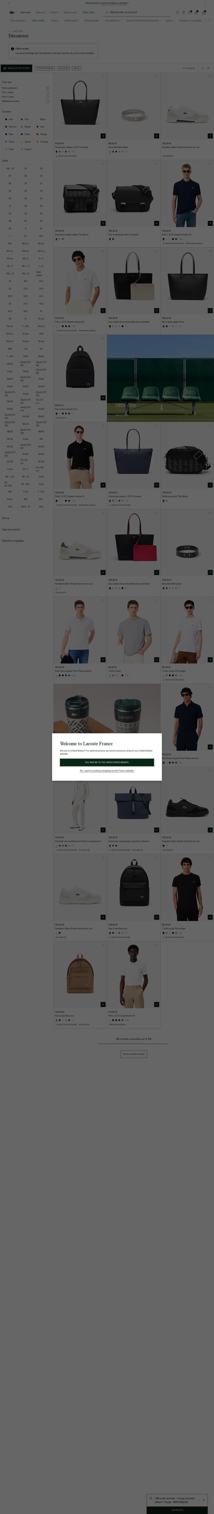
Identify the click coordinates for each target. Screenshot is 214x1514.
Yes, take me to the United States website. (107, 762)
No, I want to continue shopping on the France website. (107, 771)
